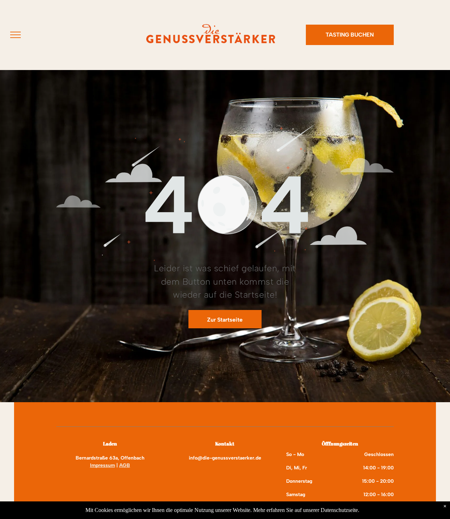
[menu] (15, 35)
